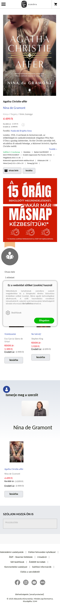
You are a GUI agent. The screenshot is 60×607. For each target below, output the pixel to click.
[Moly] (42, 582)
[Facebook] (17, 582)
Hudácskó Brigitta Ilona (21, 131)
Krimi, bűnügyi (26, 114)
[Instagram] (26, 582)
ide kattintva (27, 304)
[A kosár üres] (56, 4)
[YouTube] (34, 582)
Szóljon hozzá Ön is (18, 514)
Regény (14, 114)
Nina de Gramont (14, 108)
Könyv (6, 114)
